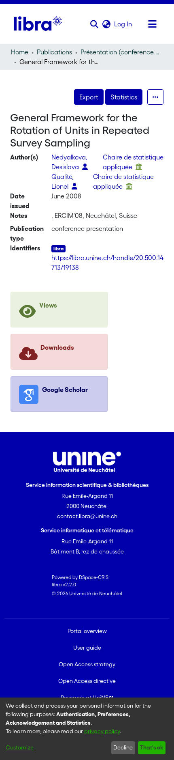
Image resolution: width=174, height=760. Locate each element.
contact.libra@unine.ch (87, 516)
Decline (123, 747)
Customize (20, 747)
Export (88, 97)
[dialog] (87, 729)
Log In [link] (123, 24)
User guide (87, 647)
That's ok (151, 747)
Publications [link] (54, 52)
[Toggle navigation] (152, 24)
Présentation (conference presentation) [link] (121, 52)
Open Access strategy (87, 664)
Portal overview (87, 631)
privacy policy (102, 731)
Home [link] (19, 52)
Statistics (123, 97)
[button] (94, 24)
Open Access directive (87, 681)
